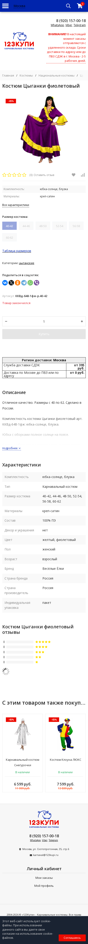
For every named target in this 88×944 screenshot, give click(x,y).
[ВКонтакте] (5, 282)
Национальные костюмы (56, 75)
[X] (11, 282)
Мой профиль (44, 886)
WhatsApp (57, 25)
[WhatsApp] (30, 282)
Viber (68, 25)
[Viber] (36, 282)
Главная (8, 75)
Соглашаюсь (72, 938)
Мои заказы (44, 878)
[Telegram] (24, 282)
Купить (44, 334)
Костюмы (26, 75)
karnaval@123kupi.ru (45, 855)
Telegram (80, 25)
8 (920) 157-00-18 (71, 20)
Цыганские (26, 263)
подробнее (10, 448)
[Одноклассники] (17, 282)
